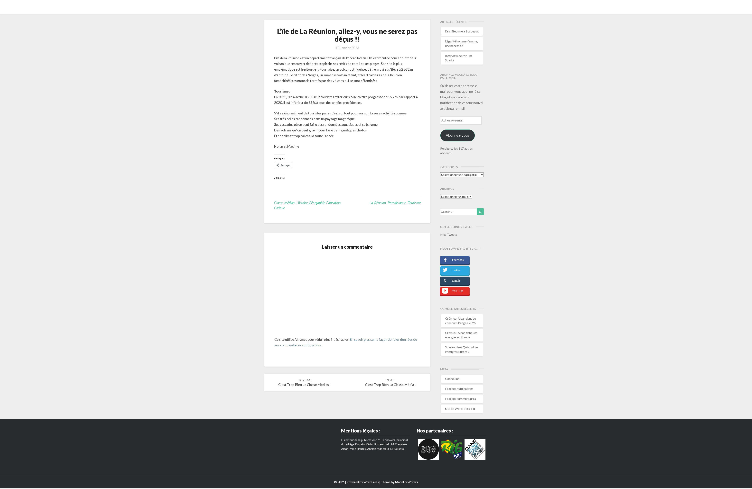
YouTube (457, 291)
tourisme (414, 202)
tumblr (456, 280)
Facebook (458, 260)
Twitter (456, 270)
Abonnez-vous (457, 135)
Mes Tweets (448, 234)
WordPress (371, 482)
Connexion (452, 378)
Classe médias (284, 202)
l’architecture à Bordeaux (462, 31)
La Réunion (378, 202)
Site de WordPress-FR (460, 408)
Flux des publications (459, 388)
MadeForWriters (406, 482)
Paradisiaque (397, 202)
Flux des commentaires (460, 398)
